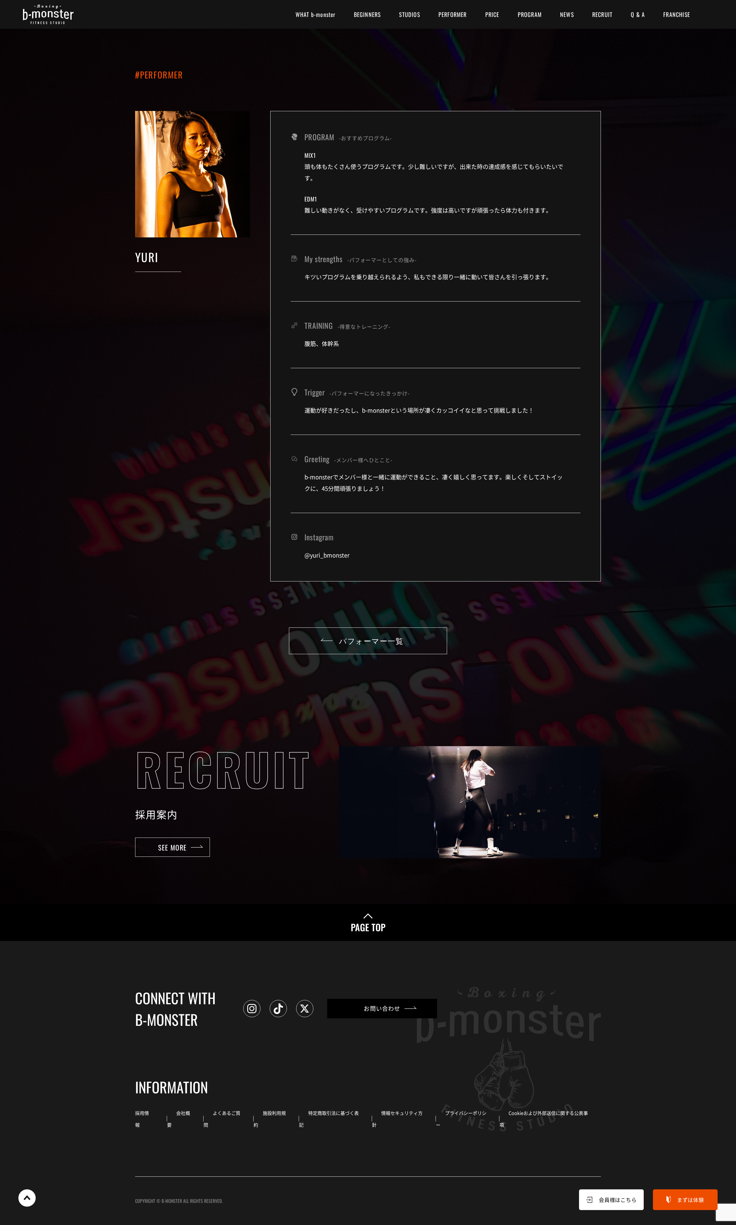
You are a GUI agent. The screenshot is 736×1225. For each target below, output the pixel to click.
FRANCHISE (676, 14)
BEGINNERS (367, 14)
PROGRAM (530, 14)
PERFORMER (452, 14)
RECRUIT (602, 14)
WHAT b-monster (316, 14)
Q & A (638, 14)
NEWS (567, 14)
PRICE (492, 14)
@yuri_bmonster (327, 555)
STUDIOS (409, 14)
